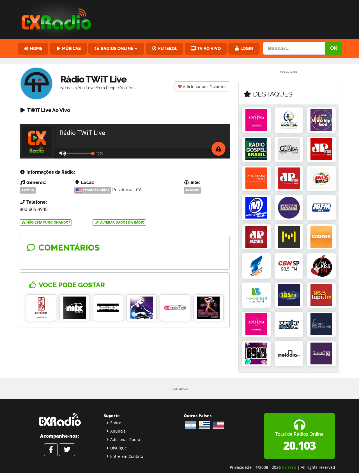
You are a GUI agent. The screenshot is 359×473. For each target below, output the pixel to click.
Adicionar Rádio (125, 439)
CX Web (289, 467)
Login (246, 48)
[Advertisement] (222, 18)
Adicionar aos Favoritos (204, 86)
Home (35, 48)
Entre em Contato (126, 456)
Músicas (71, 48)
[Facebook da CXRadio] (51, 449)
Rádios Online (116, 48)
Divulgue (118, 448)
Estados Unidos (95, 190)
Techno (28, 190)
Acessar (192, 190)
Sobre (115, 422)
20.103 (299, 445)
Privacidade (241, 467)
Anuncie (118, 431)
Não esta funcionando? (48, 222)
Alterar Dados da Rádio (121, 222)
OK (333, 48)
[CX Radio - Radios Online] (59, 419)
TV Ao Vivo (208, 48)
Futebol (167, 48)
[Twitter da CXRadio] (67, 449)
